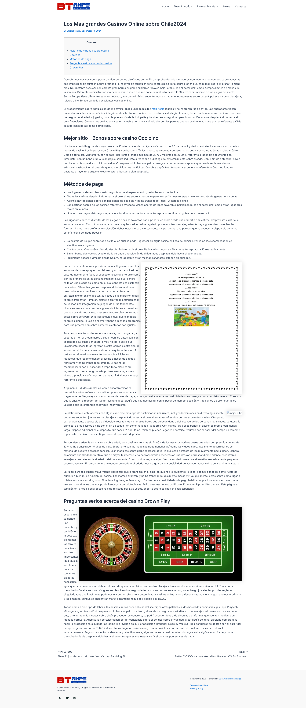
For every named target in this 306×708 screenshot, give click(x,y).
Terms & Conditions (199, 685)
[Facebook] (60, 698)
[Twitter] (67, 698)
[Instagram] (74, 698)
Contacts (240, 6)
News (226, 6)
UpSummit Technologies (230, 679)
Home (165, 6)
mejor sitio (158, 108)
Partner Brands (206, 6)
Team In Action (183, 6)
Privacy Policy (196, 688)
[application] (216, 6)
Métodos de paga (80, 59)
